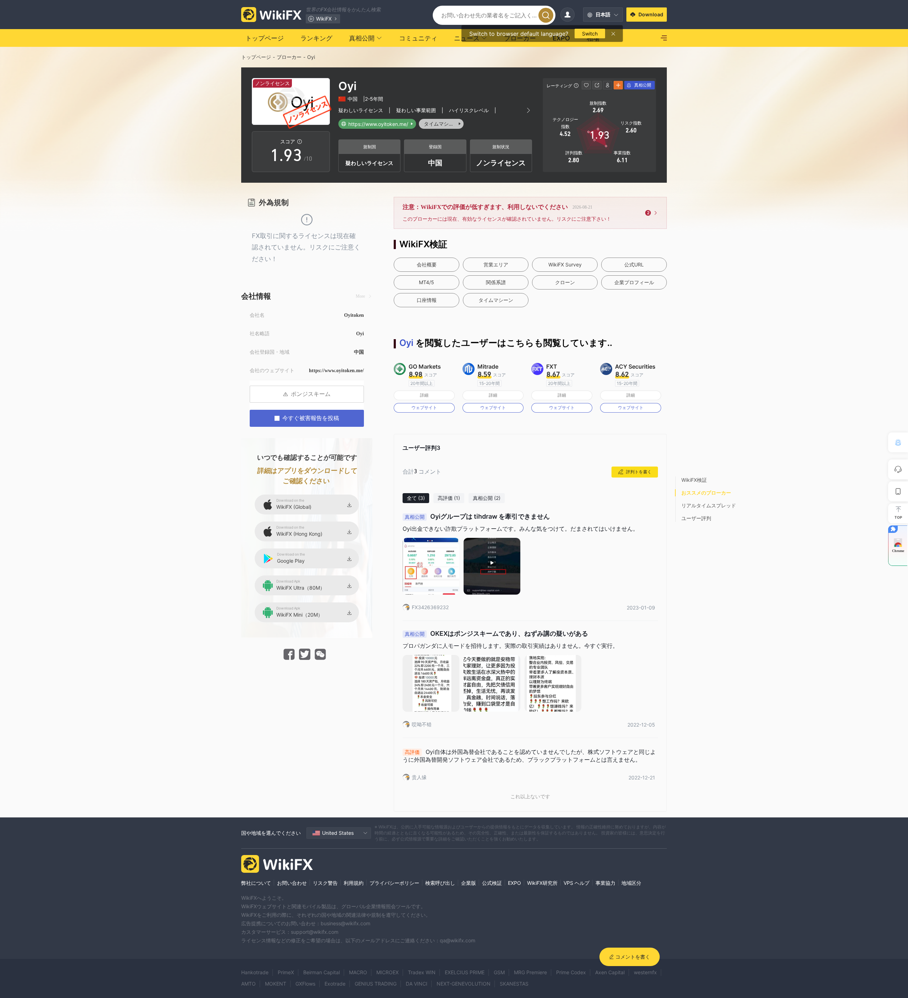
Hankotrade (254, 972)
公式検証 (492, 883)
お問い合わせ (292, 883)
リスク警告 (325, 883)
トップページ (256, 57)
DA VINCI (416, 984)
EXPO (514, 883)
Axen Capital (610, 972)
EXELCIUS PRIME (465, 972)
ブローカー (289, 57)
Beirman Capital (321, 972)
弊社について (256, 883)
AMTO (248, 984)
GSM (499, 972)
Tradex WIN (422, 972)
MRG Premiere (530, 972)
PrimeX (286, 972)
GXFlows (305, 984)
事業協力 (605, 883)
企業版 (468, 883)
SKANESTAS (514, 984)
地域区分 (631, 883)
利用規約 (354, 883)
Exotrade (335, 984)
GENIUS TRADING (376, 984)
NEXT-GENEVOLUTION (464, 984)
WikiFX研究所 (542, 883)
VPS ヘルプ (576, 883)
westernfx (645, 972)
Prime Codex (571, 972)
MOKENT (275, 984)
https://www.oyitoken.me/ (336, 370)
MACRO (358, 972)
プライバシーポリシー (394, 883)
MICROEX (387, 972)
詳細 (424, 395)
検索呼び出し (440, 883)
